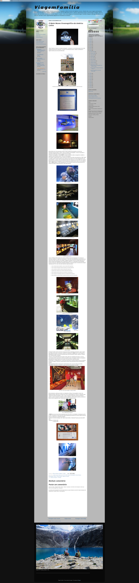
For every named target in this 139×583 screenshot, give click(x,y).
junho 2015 (93, 57)
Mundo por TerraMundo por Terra (41, 49)
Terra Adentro (39, 58)
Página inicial (68, 518)
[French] (91, 20)
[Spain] (95, 20)
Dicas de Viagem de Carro (93, 96)
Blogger (79, 580)
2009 (91, 41)
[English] (89, 20)
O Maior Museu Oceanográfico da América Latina (96, 66)
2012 (91, 45)
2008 (91, 39)
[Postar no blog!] (71, 473)
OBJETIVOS (38, 35)
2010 (91, 42)
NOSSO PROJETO (39, 37)
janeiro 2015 (93, 51)
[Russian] (101, 20)
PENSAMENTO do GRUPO (40, 34)
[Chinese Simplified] (97, 21)
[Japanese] (91, 21)
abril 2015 (92, 56)
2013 (91, 47)
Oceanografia (51, 476)
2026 (91, 87)
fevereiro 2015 (93, 53)
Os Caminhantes (40, 54)
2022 (91, 82)
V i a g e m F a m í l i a (56, 7)
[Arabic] (95, 21)
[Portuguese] (89, 21)
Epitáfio (38, 55)
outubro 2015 (93, 62)
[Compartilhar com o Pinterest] (74, 473)
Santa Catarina (59, 476)
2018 (91, 76)
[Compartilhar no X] (72, 473)
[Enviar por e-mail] (70, 473)
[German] (93, 20)
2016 (91, 73)
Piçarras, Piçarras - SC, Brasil (56, 477)
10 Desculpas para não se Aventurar (95, 98)
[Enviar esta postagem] (68, 473)
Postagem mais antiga (80, 518)
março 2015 (93, 54)
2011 (91, 44)
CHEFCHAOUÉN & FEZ (41, 69)
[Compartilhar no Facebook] (73, 473)
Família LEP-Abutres (39, 42)
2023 (91, 84)
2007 (91, 38)
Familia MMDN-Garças (40, 41)
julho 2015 (92, 59)
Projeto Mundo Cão (40, 68)
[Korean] (93, 21)
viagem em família (66, 476)
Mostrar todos (44, 71)
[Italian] (97, 20)
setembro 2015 (93, 60)
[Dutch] (99, 20)
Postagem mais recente (54, 518)
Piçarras (55, 476)
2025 (91, 85)
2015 (91, 50)
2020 (91, 79)
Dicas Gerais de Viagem (93, 95)
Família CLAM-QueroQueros (41, 44)
